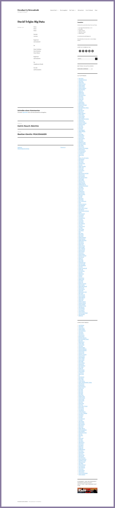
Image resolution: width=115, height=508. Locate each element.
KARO (80, 202)
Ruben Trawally (81, 285)
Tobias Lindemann (82, 464)
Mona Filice (81, 435)
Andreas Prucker (82, 86)
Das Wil (80, 133)
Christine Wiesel (82, 124)
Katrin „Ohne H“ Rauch (83, 208)
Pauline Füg (81, 269)
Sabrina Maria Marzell (83, 286)
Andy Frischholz (82, 89)
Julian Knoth (81, 198)
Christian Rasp (81, 351)
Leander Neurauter (82, 411)
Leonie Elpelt (81, 220)
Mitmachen (81, 10)
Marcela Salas (81, 234)
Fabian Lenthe (81, 155)
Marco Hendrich (82, 424)
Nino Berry (81, 266)
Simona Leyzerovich (82, 459)
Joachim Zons (81, 388)
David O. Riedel (81, 358)
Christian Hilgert (82, 347)
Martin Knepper (82, 247)
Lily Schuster (81, 222)
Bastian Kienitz (81, 103)
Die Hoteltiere (81, 137)
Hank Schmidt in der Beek (83, 173)
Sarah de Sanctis (82, 289)
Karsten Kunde (81, 399)
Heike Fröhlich (81, 180)
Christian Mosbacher (83, 349)
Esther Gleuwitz (82, 149)
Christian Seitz (81, 353)
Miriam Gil (81, 258)
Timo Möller (81, 463)
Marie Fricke (81, 427)
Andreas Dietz (81, 82)
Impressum (20, 147)
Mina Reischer (81, 257)
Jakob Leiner (81, 190)
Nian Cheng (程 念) (82, 265)
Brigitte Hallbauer (82, 113)
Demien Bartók (81, 135)
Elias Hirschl (81, 141)
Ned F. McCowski (82, 264)
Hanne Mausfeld (82, 176)
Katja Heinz (81, 404)
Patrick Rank (81, 444)
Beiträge (19, 27)
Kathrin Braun (81, 403)
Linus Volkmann (82, 223)
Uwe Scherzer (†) (82, 466)
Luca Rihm (81, 227)
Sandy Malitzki (81, 452)
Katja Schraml (81, 206)
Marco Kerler (81, 236)
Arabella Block (81, 102)
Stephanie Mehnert (82, 303)
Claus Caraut (81, 127)
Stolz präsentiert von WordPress (35, 501)
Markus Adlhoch (82, 428)
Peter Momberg (81, 271)
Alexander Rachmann (83, 79)
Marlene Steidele (82, 246)
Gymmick (80, 172)
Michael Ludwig (82, 254)
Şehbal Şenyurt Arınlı (83, 292)
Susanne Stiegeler (82, 304)
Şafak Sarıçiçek (81, 287)
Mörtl (80, 437)
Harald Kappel (81, 179)
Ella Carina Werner (82, 144)
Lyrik (23, 27)
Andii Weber (81, 81)
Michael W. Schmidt (82, 255)
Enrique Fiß (81, 368)
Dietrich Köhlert (82, 363)
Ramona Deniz (81, 278)
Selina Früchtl (81, 456)
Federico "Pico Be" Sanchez (84, 158)
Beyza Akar (81, 340)
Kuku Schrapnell (82, 213)
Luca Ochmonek (82, 418)
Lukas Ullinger (81, 229)
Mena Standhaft (82, 431)
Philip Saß (80, 275)
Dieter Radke (81, 361)
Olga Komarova (81, 442)
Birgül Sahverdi (81, 342)
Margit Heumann (82, 239)
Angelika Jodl (81, 92)
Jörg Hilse (80, 197)
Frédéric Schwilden (82, 166)
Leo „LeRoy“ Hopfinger (83, 413)
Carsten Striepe (81, 117)
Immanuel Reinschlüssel (83, 186)
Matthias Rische (82, 250)
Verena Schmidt (82, 311)
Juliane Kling (81, 200)
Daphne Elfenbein (82, 131)
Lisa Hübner (81, 416)
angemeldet (25, 112)
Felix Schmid (81, 160)
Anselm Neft (81, 99)
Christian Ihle (81, 120)
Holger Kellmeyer (82, 183)
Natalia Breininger (82, 262)
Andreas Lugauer (82, 85)
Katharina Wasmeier (82, 204)
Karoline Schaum (82, 397)
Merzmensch (81, 253)
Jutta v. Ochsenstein (82, 201)
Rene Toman (81, 451)
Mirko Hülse (81, 260)
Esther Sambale (81, 370)
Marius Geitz (81, 244)
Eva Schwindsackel (82, 151)
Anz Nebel (81, 100)
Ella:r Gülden (81, 145)
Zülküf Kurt (81, 315)
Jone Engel (81, 195)
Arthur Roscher (81, 335)
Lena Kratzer (81, 216)
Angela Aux (81, 91)
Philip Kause (81, 446)
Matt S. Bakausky (82, 248)
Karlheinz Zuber (82, 396)
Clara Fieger (81, 126)
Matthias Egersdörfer (83, 430)
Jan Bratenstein (81, 191)
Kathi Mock (81, 402)
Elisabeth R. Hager (82, 142)
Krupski (80, 212)
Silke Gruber (81, 293)
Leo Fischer (81, 219)
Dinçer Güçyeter (82, 138)
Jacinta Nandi (81, 188)
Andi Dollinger (81, 325)
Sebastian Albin (82, 455)
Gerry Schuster (81, 170)
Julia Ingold (81, 393)
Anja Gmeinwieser (82, 95)
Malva (80, 232)
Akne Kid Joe (81, 78)
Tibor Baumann (81, 307)
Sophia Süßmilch (82, 297)
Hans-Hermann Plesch (83, 177)
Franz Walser (81, 162)
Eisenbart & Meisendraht (28, 10)
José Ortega (81, 389)
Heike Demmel (81, 384)
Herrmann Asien (82, 181)
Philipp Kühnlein (82, 449)
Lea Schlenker (81, 215)
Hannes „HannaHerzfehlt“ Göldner (85, 382)
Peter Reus (81, 272)
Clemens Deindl (82, 356)
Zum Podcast (89, 10)
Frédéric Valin (81, 167)
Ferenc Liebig (81, 379)
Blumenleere (81, 112)
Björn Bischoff (81, 110)
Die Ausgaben (63, 10)
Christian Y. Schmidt (82, 123)
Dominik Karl (81, 364)
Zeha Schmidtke (82, 314)
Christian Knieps (82, 121)
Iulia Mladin (81, 187)
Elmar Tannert (81, 146)
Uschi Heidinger (82, 308)
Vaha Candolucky (82, 467)
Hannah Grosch (82, 174)
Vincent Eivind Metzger (83, 313)
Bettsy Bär (80, 109)
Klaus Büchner (81, 209)
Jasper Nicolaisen (82, 194)
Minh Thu (80, 434)
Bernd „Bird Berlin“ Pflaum (84, 107)
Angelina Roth (81, 93)
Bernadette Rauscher (82, 337)
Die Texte (71, 10)
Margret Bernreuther (82, 240)
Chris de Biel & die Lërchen (84, 119)
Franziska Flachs (82, 163)
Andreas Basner (81, 328)
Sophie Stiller (81, 299)
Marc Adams (81, 233)
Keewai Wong (81, 407)
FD (79, 156)
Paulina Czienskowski (83, 268)
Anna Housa (81, 96)
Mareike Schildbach (82, 237)
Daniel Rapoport (82, 130)
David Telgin (81, 134)
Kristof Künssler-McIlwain (84, 211)
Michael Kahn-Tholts (83, 432)
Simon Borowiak (82, 294)
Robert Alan (81, 282)
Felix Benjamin (81, 159)
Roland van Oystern (82, 283)
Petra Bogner (81, 445)
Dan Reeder (81, 128)
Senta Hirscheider (82, 457)
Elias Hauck (81, 139)
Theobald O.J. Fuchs (82, 306)
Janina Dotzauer (82, 193)
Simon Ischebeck (82, 296)
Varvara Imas (81, 469)
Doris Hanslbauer (82, 365)
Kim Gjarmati (81, 409)
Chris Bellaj (81, 346)
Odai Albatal (81, 441)
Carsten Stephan (82, 116)
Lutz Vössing (81, 230)
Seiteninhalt (53, 10)
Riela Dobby (81, 280)
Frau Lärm (80, 165)
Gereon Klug (81, 169)
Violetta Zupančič (82, 474)
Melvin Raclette (82, 251)
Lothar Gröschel (82, 226)
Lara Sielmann (81, 410)
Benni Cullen (81, 106)
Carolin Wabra (81, 114)
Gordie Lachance (82, 381)
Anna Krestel (81, 333)
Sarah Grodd (81, 290)
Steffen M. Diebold (82, 301)
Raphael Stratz (81, 279)
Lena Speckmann (82, 218)
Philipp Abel (81, 448)
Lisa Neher (81, 225)
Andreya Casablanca (82, 88)
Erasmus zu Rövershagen (83, 148)
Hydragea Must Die (82, 184)
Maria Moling (81, 243)
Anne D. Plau (81, 98)
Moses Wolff (81, 261)
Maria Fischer (81, 241)
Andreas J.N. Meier (82, 84)
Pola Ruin (80, 276)
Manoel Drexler (81, 423)
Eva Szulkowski (82, 152)
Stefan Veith (81, 300)
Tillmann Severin (82, 462)
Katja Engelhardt (82, 205)
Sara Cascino (81, 453)
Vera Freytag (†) (81, 310)
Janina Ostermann (82, 386)
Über (96, 10)
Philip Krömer (81, 273)
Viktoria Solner (81, 471)
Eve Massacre (81, 153)
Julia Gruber (81, 391)
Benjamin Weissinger (83, 105)
